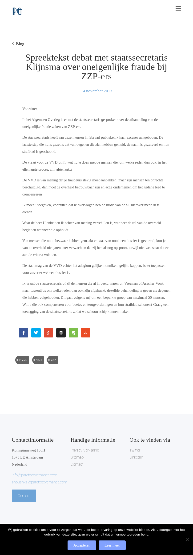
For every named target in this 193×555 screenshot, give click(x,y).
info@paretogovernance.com (34, 475)
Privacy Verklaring (85, 450)
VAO (39, 360)
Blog (20, 43)
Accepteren (81, 545)
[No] (187, 539)
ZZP (53, 360)
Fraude (23, 360)
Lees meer (112, 545)
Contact (24, 496)
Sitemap (77, 457)
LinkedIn (136, 457)
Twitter (134, 450)
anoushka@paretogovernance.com (39, 482)
